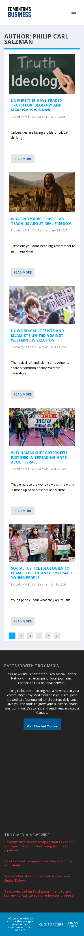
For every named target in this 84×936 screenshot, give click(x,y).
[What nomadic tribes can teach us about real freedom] (42, 192)
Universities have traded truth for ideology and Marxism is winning (36, 105)
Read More (23, 159)
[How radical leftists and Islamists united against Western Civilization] (42, 305)
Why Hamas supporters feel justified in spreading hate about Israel (39, 457)
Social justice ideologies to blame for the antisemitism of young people (43, 573)
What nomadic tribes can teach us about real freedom (41, 221)
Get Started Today (42, 726)
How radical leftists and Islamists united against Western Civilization (37, 335)
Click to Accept (51, 924)
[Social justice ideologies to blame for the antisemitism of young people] (42, 543)
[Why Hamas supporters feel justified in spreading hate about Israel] (42, 427)
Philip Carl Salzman (36, 117)
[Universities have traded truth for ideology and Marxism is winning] (42, 74)
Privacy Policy (73, 924)
